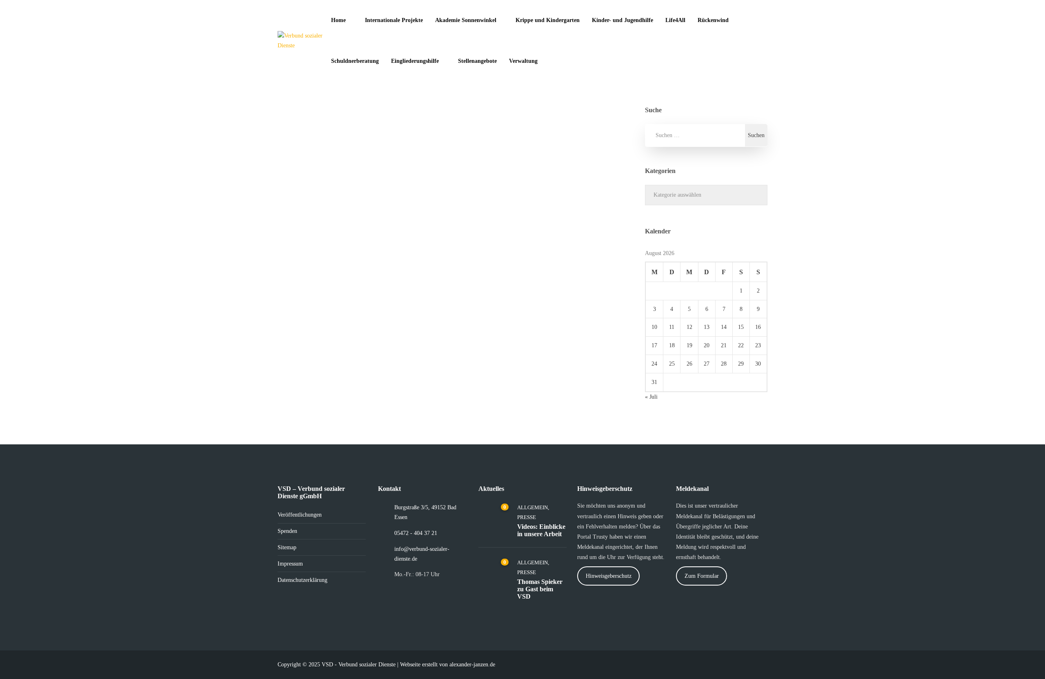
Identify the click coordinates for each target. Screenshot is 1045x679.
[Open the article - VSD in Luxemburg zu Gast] (320, 160)
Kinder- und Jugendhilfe (622, 20)
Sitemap (287, 547)
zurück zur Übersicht (330, 342)
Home (338, 20)
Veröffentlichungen (300, 515)
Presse (423, 351)
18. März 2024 (312, 244)
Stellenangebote (477, 61)
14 (724, 327)
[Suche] (561, 61)
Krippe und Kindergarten (548, 20)
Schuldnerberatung (355, 61)
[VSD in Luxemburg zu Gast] (404, 160)
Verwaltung (523, 61)
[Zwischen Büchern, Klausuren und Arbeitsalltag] (584, 160)
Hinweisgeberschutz (608, 576)
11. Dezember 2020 (497, 253)
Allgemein (320, 351)
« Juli (651, 397)
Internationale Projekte (394, 20)
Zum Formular (702, 576)
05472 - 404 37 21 (415, 533)
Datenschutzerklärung (302, 580)
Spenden (287, 531)
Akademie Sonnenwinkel (465, 20)
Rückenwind (713, 20)
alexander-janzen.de (472, 664)
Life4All (675, 20)
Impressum (290, 564)
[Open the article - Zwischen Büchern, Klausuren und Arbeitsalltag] (500, 160)
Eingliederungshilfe (415, 61)
